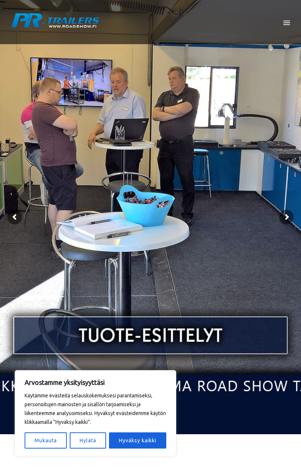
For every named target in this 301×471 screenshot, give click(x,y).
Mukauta (46, 440)
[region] (95, 413)
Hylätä (88, 440)
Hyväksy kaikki (137, 440)
